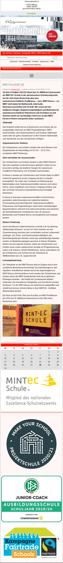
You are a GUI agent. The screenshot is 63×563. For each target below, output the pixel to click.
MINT (34, 53)
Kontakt (35, 61)
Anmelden (31, 13)
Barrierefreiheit (25, 61)
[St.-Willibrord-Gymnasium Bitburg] (31, 33)
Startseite (17, 53)
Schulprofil (26, 53)
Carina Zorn (15, 89)
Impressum (44, 61)
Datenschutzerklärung (32, 65)
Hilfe (52, 61)
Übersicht (14, 61)
